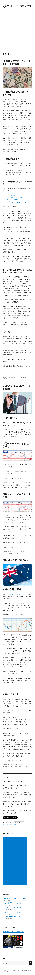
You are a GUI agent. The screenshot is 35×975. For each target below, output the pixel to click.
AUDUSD (13, 764)
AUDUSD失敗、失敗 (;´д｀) (17, 560)
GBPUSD (13, 551)
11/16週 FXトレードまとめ (12, 912)
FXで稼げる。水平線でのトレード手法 (15, 898)
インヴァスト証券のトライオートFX (15, 197)
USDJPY (18, 764)
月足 (11, 553)
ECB (9, 766)
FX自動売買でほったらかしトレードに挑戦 (17, 62)
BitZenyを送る (20, 822)
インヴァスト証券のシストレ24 (13, 200)
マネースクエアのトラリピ (12, 195)
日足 (9, 553)
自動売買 (20, 377)
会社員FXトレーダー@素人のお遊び (17, 6)
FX (26, 377)
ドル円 (19, 766)
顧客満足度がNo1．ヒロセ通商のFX (13, 931)
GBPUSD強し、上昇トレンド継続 (17, 387)
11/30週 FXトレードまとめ (12, 903)
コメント (10, 379)
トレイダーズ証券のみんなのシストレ (15, 202)
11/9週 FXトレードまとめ (12, 916)
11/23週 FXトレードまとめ (12, 907)
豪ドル (27, 766)
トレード (29, 377)
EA (24, 377)
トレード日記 (19, 551)
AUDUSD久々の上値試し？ (14, 594)
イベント (15, 766)
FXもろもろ (14, 377)
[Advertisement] (17, 31)
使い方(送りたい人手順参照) (11, 824)
